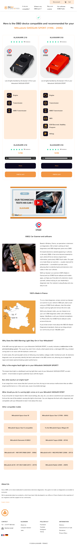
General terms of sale (65, 527)
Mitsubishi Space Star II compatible (20, 428)
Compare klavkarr (26, 527)
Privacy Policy (63, 533)
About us (23, 525)
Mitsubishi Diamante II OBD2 (20, 440)
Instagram (43, 529)
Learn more (5, 502)
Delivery (61, 525)
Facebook (43, 524)
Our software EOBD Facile (61, 8)
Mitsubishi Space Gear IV (20, 415)
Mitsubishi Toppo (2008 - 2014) (57, 440)
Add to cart (20, 174)
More (20, 166)
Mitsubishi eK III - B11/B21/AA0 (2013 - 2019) (20, 465)
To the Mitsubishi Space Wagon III (56, 428)
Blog (72, 8)
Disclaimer (62, 530)
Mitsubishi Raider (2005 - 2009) (57, 465)
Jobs (22, 530)
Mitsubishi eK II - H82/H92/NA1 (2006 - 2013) (56, 452)
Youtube (42, 527)
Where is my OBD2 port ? (38, 8)
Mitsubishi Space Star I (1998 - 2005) (56, 415)
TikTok (42, 532)
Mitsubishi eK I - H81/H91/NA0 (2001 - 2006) (20, 452)
